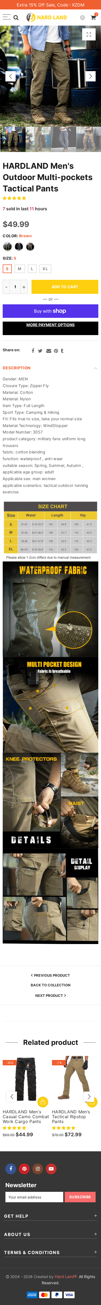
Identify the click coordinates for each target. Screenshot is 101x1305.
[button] (15, 198)
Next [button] (90, 76)
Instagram (37, 1168)
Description (16, 368)
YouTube (51, 1168)
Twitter (40, 351)
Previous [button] (10, 76)
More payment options (50, 324)
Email (48, 351)
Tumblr (62, 351)
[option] (50, 76)
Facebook (33, 351)
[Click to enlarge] (89, 34)
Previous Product (52, 975)
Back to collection (51, 985)
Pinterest (56, 351)
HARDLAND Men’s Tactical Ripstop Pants (71, 1116)
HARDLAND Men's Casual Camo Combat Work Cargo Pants (26, 1116)
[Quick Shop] (42, 1102)
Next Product (49, 995)
